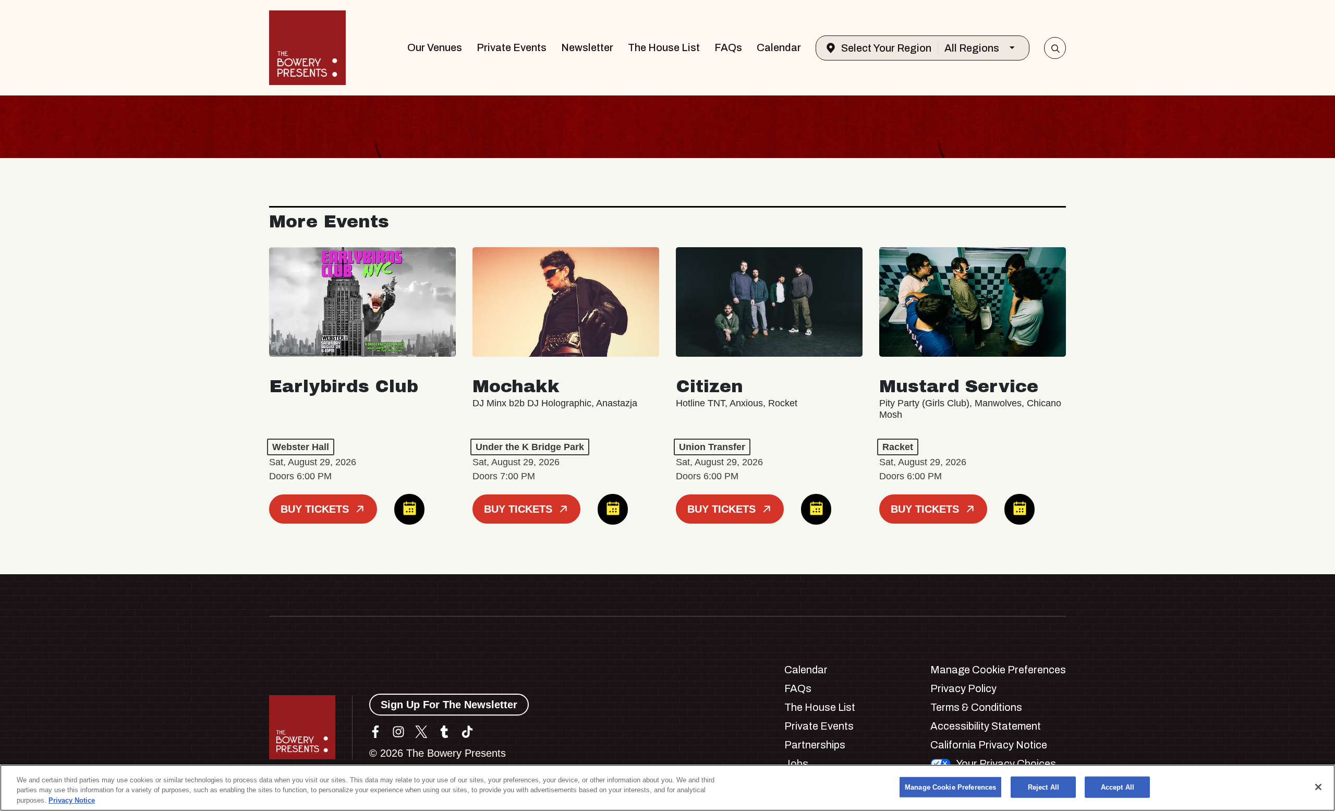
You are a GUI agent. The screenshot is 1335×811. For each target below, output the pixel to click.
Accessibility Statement (985, 726)
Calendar (779, 47)
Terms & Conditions (976, 707)
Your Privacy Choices (1006, 763)
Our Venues (434, 47)
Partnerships (814, 745)
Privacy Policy (963, 688)
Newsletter (587, 47)
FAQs (728, 47)
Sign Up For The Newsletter (449, 704)
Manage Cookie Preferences (950, 787)
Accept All (1117, 787)
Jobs (796, 763)
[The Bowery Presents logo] (307, 47)
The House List (664, 47)
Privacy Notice (71, 800)
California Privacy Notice (988, 745)
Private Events (512, 47)
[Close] (1318, 787)
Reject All (1043, 787)
